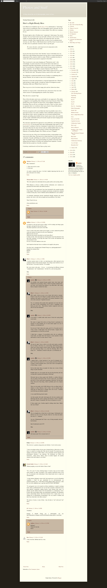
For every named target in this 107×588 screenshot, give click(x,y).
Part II (72, 104)
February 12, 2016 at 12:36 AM (42, 411)
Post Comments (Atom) (34, 569)
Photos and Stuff (35, 7)
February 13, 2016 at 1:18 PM (35, 508)
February (73, 91)
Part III (72, 102)
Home (43, 566)
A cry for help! (74, 143)
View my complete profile (74, 175)
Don (28, 537)
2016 (71, 68)
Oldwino (29, 161)
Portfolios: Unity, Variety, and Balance (77, 130)
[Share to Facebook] (46, 152)
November (73, 72)
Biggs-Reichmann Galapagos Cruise (77, 133)
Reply (28, 175)
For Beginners (73, 34)
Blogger (59, 578)
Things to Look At (74, 28)
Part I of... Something (76, 106)
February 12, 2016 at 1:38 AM (40, 211)
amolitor (33, 280)
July (72, 80)
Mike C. (29, 259)
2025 (71, 49)
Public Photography (75, 108)
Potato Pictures (74, 138)
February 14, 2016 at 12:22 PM (42, 523)
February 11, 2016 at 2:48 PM (41, 342)
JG (27, 508)
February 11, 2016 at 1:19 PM (43, 280)
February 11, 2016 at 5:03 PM (43, 358)
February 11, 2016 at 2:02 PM (43, 315)
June (72, 83)
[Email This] (42, 152)
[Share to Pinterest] (48, 152)
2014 (71, 152)
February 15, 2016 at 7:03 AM (36, 537)
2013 (71, 154)
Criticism (72, 26)
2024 (71, 51)
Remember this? (74, 145)
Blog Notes (73, 136)
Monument (73, 97)
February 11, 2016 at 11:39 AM (41, 179)
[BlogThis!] (43, 152)
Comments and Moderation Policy (76, 40)
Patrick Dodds (30, 464)
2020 (71, 59)
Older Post (61, 566)
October (73, 74)
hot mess (27, 124)
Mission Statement (74, 32)
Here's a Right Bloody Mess (77, 114)
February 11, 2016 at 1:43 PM (41, 293)
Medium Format (74, 112)
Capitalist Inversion (75, 121)
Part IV (72, 99)
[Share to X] (45, 152)
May (72, 85)
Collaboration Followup (76, 140)
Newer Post (25, 566)
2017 (71, 66)
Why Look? (73, 125)
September (73, 76)
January (73, 147)
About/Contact (73, 37)
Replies (30, 208)
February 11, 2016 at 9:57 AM (38, 161)
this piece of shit (44, 26)
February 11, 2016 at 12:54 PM (38, 222)
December (73, 70)
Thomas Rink (30, 179)
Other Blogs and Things (75, 42)
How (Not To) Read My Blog (76, 24)
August (73, 78)
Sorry (72, 116)
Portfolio (72, 30)
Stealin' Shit (74, 110)
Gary (32, 211)
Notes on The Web (75, 119)
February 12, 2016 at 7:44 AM (44, 431)
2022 (71, 55)
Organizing (73, 95)
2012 (71, 156)
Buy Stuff (72, 22)
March (73, 89)
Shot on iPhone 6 (75, 127)
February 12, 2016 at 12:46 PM (37, 442)
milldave (29, 222)
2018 (71, 64)
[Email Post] (39, 152)
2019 (71, 62)
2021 (71, 57)
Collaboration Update (76, 123)
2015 (71, 150)
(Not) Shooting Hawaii (76, 93)
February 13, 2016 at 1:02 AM (40, 464)
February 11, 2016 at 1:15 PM (37, 259)
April (72, 87)
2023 (71, 53)
